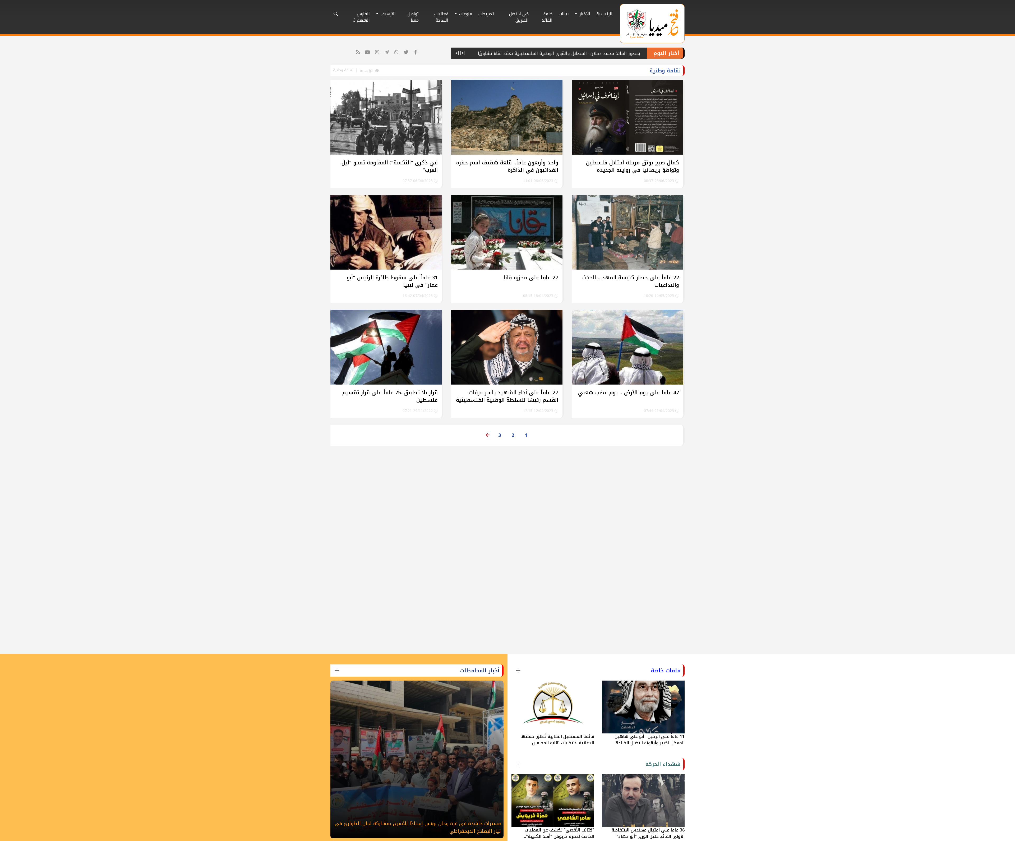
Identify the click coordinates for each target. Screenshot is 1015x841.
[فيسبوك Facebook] (416, 52)
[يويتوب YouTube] (367, 52)
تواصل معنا (413, 17)
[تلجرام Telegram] (387, 52)
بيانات (564, 14)
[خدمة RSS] (358, 52)
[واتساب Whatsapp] (397, 52)
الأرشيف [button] (387, 14)
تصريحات (486, 14)
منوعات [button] (465, 14)
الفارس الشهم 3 (361, 17)
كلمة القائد (547, 17)
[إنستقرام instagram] (377, 52)
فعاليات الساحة (441, 17)
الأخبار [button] (584, 14)
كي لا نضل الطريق (519, 17)
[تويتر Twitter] (406, 52)
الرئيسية (604, 14)
